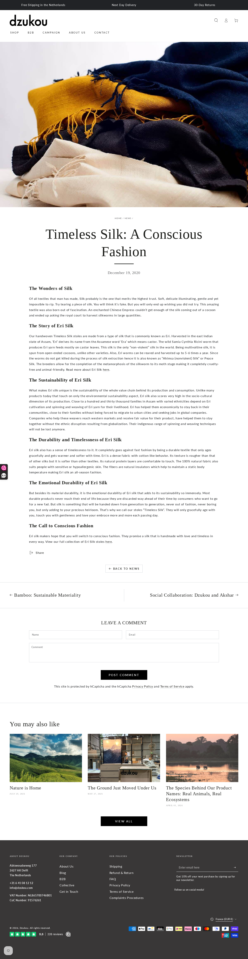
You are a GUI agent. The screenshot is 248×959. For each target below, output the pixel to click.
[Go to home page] (28, 20)
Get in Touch (68, 891)
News (128, 218)
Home (118, 218)
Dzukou (24, 927)
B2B (62, 879)
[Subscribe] (236, 867)
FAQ (112, 879)
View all (124, 821)
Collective (66, 885)
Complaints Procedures (126, 898)
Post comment (124, 675)
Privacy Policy (142, 686)
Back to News (126, 568)
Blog (62, 873)
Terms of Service (172, 686)
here (106, 369)
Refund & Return (121, 873)
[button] (216, 20)
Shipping (115, 866)
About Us (66, 866)
